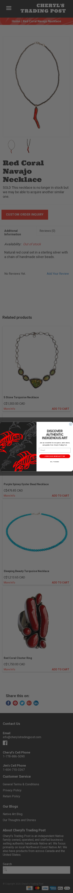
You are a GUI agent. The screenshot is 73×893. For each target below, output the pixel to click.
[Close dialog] (70, 424)
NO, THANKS (54, 462)
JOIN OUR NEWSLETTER (55, 456)
